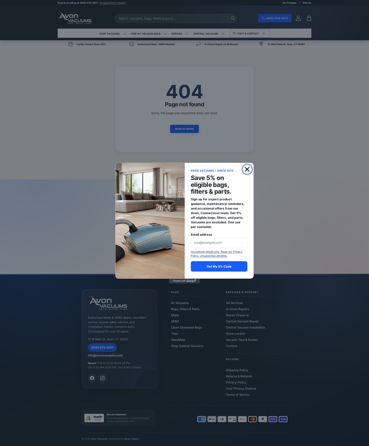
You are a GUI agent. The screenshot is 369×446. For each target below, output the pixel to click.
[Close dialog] (247, 169)
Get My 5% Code (219, 266)
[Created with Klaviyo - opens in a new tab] (184, 281)
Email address (201, 234)
